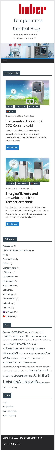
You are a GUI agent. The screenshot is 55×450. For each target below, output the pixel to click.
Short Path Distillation (26, 367)
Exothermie (17, 339)
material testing (26, 348)
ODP (16, 353)
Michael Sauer (29, 116)
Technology (33, 106)
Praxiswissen (15, 358)
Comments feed (10, 411)
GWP (12, 344)
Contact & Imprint (12, 444)
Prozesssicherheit (26, 358)
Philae (36, 353)
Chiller (9, 106)
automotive (29, 332)
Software (7, 290)
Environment (21, 106)
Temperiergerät (8, 371)
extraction (27, 340)
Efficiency (10, 184)
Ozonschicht (23, 353)
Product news (9, 285)
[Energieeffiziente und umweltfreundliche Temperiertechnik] (27, 170)
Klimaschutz (22, 344)
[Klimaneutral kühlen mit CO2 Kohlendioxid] (27, 92)
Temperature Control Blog (30, 438)
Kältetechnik (10, 348)
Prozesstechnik (37, 358)
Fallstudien (35, 340)
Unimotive (7, 303)
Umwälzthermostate (24, 375)
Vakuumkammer (44, 383)
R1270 (34, 363)
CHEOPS (21, 336)
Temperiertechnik (21, 371)
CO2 (27, 336)
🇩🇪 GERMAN (11, 111)
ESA (38, 336)
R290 (30, 363)
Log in (5, 402)
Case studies (8, 259)
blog (5, 254)
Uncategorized (9, 298)
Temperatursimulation (43, 367)
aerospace (18, 332)
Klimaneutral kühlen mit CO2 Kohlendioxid (24, 123)
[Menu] (5, 61)
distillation (33, 336)
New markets (9, 281)
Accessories (8, 246)
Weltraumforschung (10, 387)
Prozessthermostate (15, 362)
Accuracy (7, 332)
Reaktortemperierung (11, 367)
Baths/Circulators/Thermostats (16, 250)
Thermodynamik (38, 370)
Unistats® (12, 381)
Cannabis (37, 332)
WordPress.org (9, 415)
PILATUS (42, 353)
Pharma (31, 353)
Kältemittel (34, 344)
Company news (9, 268)
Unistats (6, 307)
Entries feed (8, 406)
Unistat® (30, 381)
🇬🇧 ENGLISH (8, 312)
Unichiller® (42, 375)
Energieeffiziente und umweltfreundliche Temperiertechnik (22, 197)
